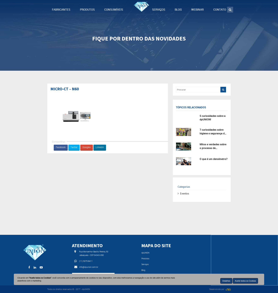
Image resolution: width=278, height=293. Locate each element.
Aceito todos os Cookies (245, 281)
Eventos (184, 193)
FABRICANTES (61, 9)
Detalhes (226, 281)
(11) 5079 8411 (86, 261)
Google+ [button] (86, 147)
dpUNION (145, 252)
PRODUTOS (87, 9)
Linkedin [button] (100, 147)
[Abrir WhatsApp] (270, 285)
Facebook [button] (61, 147)
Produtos (145, 258)
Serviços (145, 264)
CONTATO (219, 9)
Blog (143, 270)
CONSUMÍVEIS (113, 9)
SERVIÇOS (158, 9)
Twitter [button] (74, 147)
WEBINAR (197, 9)
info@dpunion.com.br (88, 267)
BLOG (178, 9)
